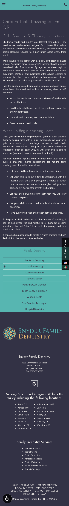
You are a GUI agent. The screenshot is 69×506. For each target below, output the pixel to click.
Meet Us (39, 490)
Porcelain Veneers (33, 458)
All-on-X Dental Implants (36, 465)
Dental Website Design (25, 498)
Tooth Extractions (33, 455)
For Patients (27, 485)
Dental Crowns (31, 451)
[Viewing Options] (7, 498)
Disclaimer (28, 494)
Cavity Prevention (34, 272)
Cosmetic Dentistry (21, 490)
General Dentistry (47, 485)
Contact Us (52, 490)
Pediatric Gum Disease (34, 284)
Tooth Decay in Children (34, 290)
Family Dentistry (34, 250)
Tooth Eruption (34, 278)
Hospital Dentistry (34, 309)
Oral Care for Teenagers (34, 303)
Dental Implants (32, 448)
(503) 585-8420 (36, 368)
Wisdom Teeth (34, 296)
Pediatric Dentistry (34, 260)
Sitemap (42, 494)
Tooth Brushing (34, 266)
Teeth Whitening (32, 462)
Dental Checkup (32, 469)
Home (15, 485)
